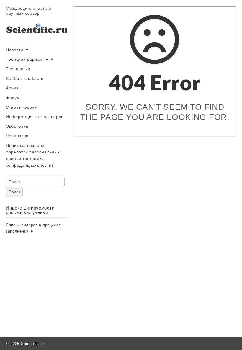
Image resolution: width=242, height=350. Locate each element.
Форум (13, 97)
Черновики (17, 135)
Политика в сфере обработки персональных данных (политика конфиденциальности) (33, 155)
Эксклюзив (17, 126)
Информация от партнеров (34, 116)
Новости (14, 50)
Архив (12, 88)
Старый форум (21, 107)
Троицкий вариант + (27, 59)
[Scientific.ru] (37, 33)
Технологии (18, 68)
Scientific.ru (32, 343)
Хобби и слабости (25, 78)
